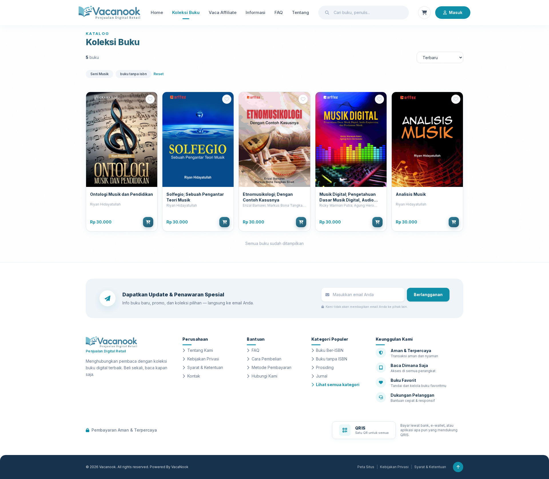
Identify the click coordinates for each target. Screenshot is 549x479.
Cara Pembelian (266, 358)
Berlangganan (428, 294)
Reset (159, 74)
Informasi (255, 12)
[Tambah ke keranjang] (148, 222)
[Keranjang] (424, 12)
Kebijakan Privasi (203, 358)
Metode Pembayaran (271, 367)
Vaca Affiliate (222, 12)
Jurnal (321, 376)
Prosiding (325, 367)
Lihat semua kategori (337, 384)
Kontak (193, 376)
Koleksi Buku (186, 12)
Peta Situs (365, 467)
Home (157, 12)
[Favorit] (150, 99)
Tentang (300, 12)
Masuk (455, 12)
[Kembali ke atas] (458, 467)
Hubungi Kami (264, 376)
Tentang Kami (200, 350)
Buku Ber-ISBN (329, 350)
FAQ (278, 12)
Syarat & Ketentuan (205, 367)
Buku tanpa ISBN (331, 358)
